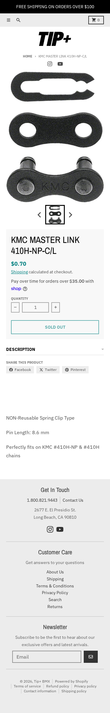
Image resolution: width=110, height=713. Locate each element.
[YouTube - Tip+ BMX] (60, 64)
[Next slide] (70, 215)
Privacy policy (85, 686)
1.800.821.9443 (42, 500)
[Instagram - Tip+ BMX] (50, 64)
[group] (55, 214)
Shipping (19, 272)
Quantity (19, 298)
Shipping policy (73, 691)
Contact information (40, 691)
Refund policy (57, 686)
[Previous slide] (39, 215)
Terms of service (27, 686)
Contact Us (73, 500)
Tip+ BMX (42, 681)
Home (27, 56)
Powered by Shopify (71, 681)
